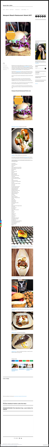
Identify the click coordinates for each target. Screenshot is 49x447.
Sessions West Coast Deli (15, 126)
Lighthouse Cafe (14, 332)
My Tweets (36, 83)
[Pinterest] (19, 438)
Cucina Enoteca (14, 277)
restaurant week (5, 69)
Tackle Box (13, 155)
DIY (27, 9)
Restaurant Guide (26, 157)
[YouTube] (21, 438)
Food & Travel (11, 9)
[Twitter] (16, 438)
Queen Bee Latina (7, 5)
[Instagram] (18, 438)
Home (4, 9)
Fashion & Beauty (23, 9)
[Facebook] (14, 438)
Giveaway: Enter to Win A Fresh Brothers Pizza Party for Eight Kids (29, 369)
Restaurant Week (26, 66)
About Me (7, 9)
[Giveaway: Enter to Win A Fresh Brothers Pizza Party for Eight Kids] (29, 366)
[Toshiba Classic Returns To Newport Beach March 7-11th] (22, 366)
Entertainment (17, 9)
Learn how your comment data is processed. (20, 396)
